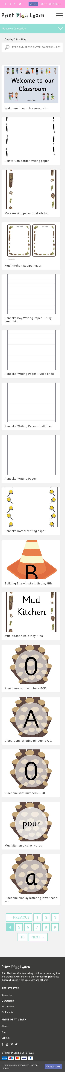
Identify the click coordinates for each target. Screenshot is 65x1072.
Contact (55, 4)
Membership (8, 1001)
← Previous (19, 917)
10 (22, 937)
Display (9, 39)
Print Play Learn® (12, 1053)
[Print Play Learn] (23, 21)
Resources (7, 995)
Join (33, 4)
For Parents (7, 1012)
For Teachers (8, 1006)
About (5, 1026)
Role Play (20, 39)
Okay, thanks (53, 1066)
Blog (4, 1032)
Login (43, 4)
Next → (38, 937)
